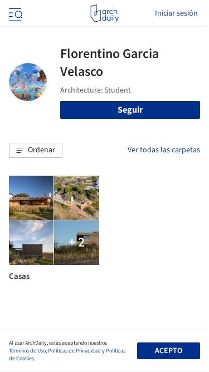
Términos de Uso (27, 351)
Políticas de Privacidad (74, 351)
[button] (35, 150)
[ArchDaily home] (104, 13)
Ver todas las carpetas (164, 150)
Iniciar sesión (176, 13)
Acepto (168, 350)
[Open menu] (14, 13)
